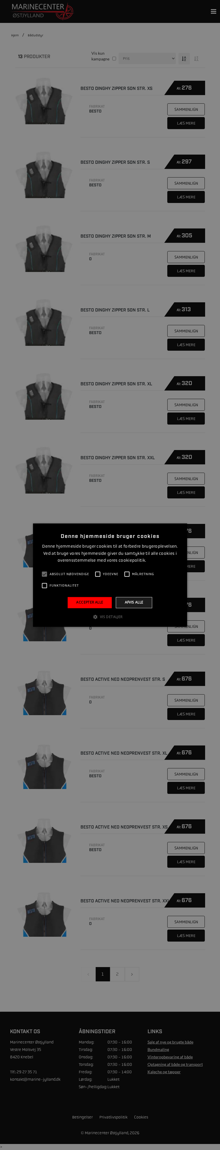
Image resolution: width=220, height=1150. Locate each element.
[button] (109, 617)
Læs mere (154, 561)
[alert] (110, 575)
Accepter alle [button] (89, 602)
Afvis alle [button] (134, 602)
